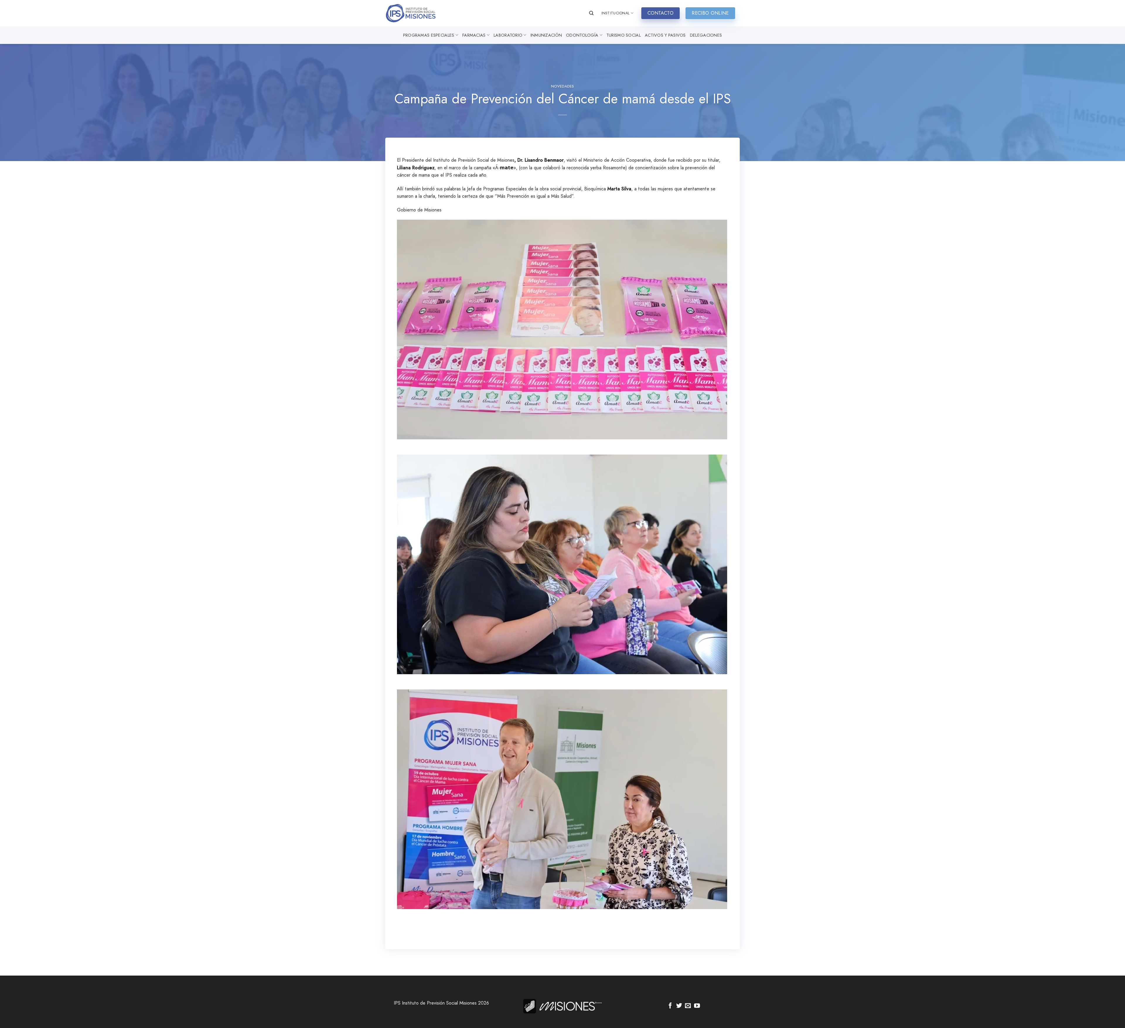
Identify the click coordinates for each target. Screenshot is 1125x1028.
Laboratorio (508, 35)
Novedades (562, 86)
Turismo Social (623, 35)
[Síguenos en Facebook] (670, 1006)
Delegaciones (706, 35)
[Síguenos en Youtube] (697, 1006)
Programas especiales (428, 35)
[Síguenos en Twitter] (679, 1006)
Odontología (582, 35)
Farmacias (474, 35)
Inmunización (546, 35)
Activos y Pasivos (665, 35)
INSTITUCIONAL (615, 13)
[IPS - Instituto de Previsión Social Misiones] (414, 13)
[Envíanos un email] (688, 1006)
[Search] (591, 13)
